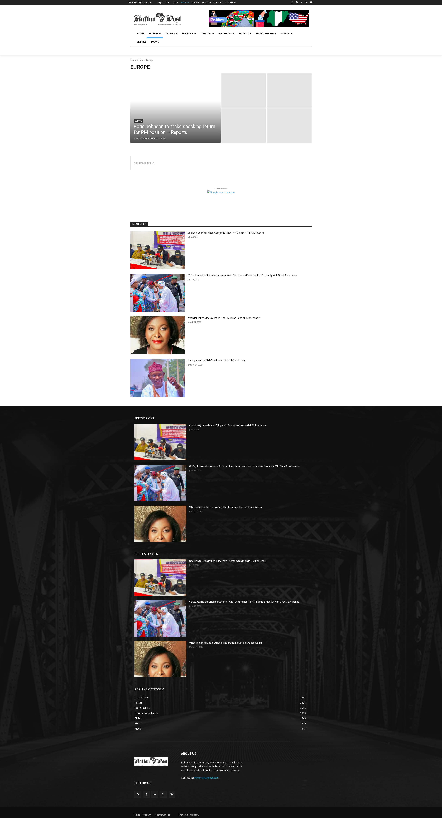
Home (133, 60)
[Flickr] (154, 794)
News (141, 60)
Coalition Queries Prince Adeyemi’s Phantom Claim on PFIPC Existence (226, 232)
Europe (138, 121)
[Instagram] (297, 2)
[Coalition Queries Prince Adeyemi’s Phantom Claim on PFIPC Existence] (157, 250)
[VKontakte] (172, 794)
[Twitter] (302, 2)
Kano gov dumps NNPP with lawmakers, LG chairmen (216, 360)
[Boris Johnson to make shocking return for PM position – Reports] (175, 108)
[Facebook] (292, 2)
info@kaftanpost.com (206, 777)
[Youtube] (311, 2)
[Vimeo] (306, 2)
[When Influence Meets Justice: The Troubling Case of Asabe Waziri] (157, 335)
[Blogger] (137, 794)
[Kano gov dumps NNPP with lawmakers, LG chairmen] (157, 378)
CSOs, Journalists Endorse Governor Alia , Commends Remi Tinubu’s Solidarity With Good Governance (242, 275)
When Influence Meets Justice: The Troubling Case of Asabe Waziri (224, 318)
